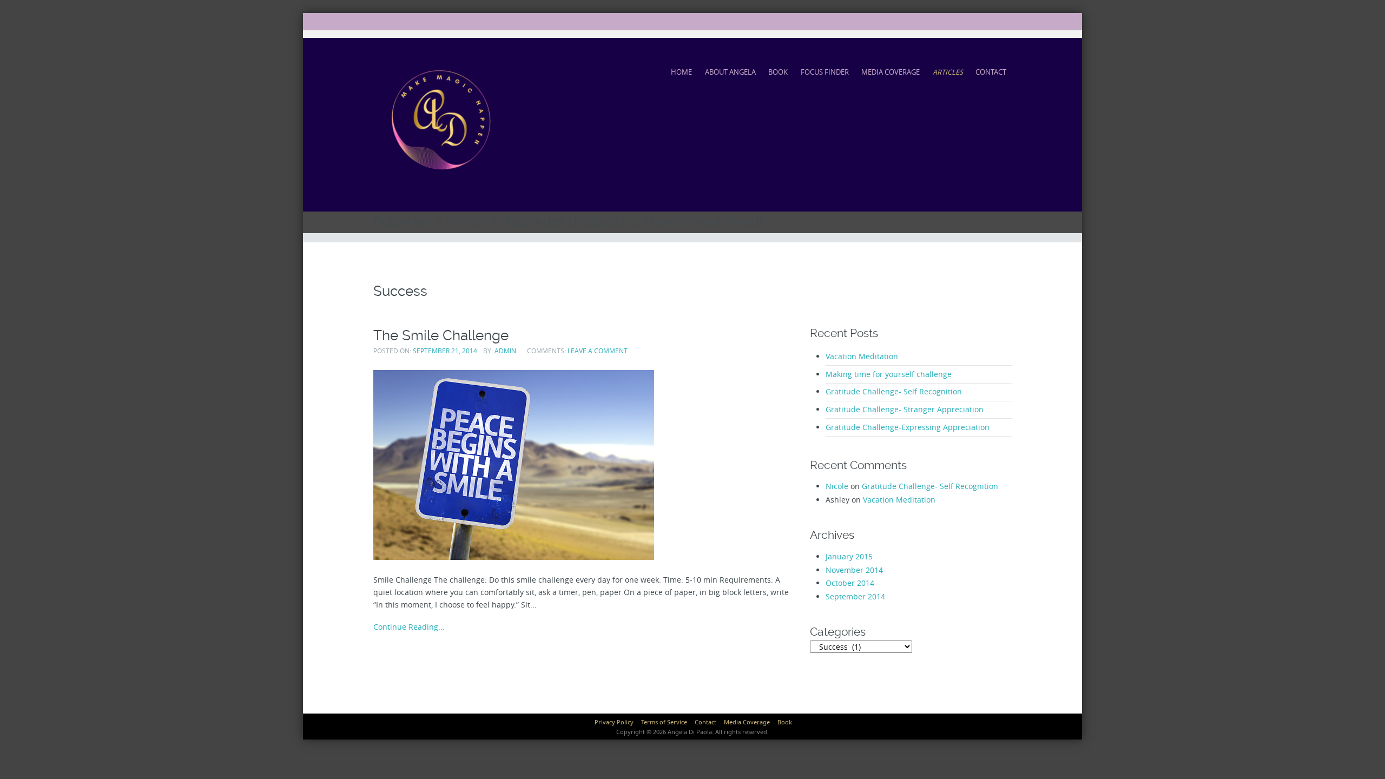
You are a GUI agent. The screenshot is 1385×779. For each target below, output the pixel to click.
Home (681, 72)
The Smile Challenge (441, 335)
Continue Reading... (409, 627)
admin (505, 350)
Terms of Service (664, 722)
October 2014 (850, 583)
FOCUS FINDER (825, 72)
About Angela (730, 72)
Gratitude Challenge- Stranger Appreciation (905, 409)
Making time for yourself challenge (889, 374)
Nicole (837, 486)
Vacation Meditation (862, 356)
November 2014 (854, 570)
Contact (990, 72)
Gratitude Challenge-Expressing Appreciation (908, 427)
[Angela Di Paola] (441, 122)
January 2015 (849, 556)
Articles (948, 72)
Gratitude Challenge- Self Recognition (894, 391)
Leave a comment (598, 350)
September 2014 (855, 596)
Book (778, 72)
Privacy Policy (614, 722)
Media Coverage (890, 72)
